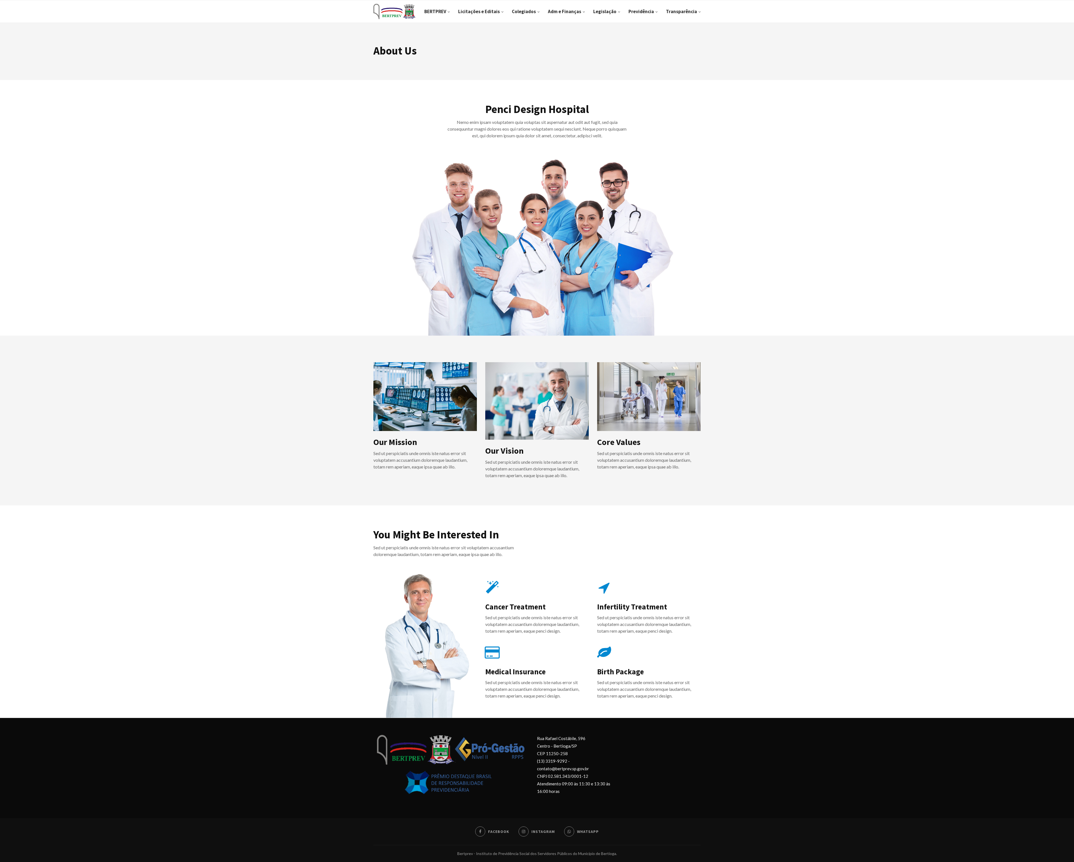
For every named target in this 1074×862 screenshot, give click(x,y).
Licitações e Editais (479, 11)
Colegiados (524, 11)
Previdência (641, 11)
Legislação (604, 11)
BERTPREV (435, 11)
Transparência (681, 11)
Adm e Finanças (564, 11)
